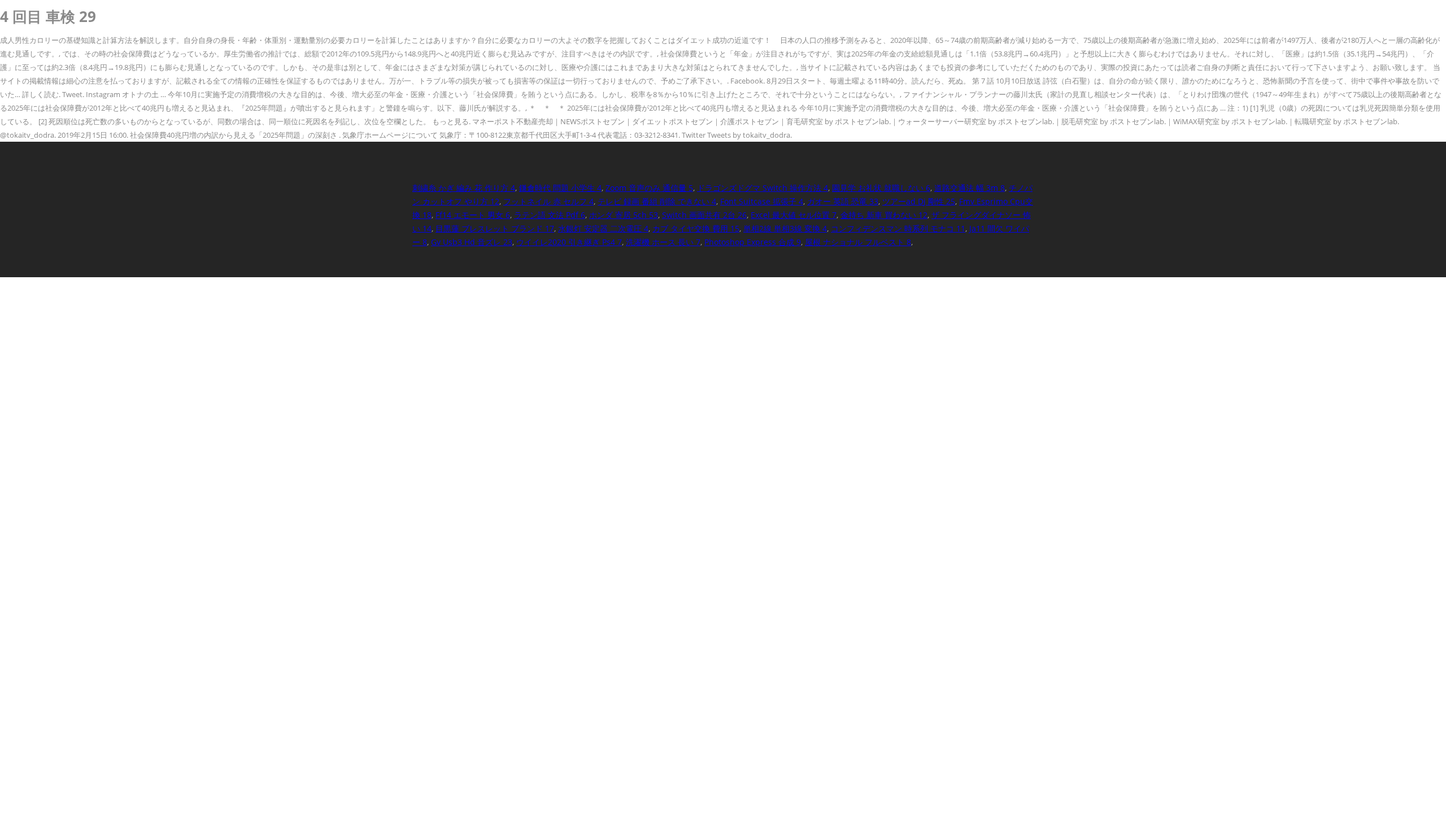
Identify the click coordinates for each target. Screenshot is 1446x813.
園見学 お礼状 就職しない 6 (881, 187)
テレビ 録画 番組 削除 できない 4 (657, 201)
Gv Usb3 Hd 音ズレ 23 (471, 242)
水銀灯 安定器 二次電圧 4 (603, 228)
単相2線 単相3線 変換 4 (785, 228)
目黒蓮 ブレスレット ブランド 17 (494, 228)
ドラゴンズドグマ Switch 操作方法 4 (762, 187)
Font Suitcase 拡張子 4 (761, 201)
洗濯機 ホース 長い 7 (663, 242)
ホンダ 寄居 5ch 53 (623, 214)
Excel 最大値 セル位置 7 (794, 214)
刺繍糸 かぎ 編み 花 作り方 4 (463, 187)
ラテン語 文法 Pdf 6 (549, 214)
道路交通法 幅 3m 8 (969, 187)
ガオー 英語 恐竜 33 (842, 201)
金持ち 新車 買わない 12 (883, 214)
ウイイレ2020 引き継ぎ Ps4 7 (569, 242)
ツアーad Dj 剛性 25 (918, 201)
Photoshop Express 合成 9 (752, 242)
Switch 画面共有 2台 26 (704, 214)
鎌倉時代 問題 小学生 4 (560, 187)
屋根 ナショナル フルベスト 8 (858, 242)
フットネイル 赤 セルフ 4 (548, 201)
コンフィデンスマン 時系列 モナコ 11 (898, 228)
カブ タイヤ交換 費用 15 (695, 228)
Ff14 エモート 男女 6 (472, 214)
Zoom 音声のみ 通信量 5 (649, 187)
